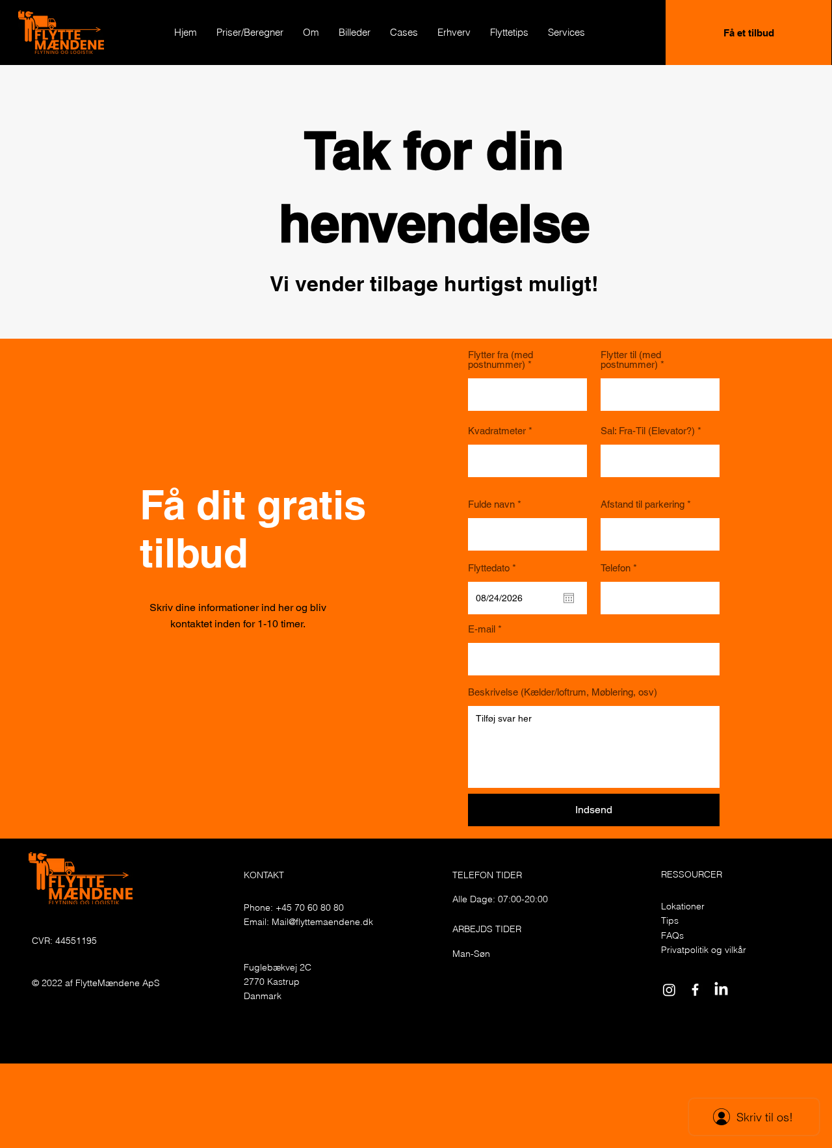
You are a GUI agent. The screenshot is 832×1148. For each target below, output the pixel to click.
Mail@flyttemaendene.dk (322, 922)
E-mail (481, 629)
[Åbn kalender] (569, 598)
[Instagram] (669, 990)
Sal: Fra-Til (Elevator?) (648, 431)
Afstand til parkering (642, 504)
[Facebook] (695, 990)
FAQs (672, 935)
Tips (670, 920)
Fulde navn (491, 504)
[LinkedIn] (721, 990)
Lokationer (683, 906)
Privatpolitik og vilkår (703, 950)
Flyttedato (494, 568)
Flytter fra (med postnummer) (500, 359)
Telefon (615, 568)
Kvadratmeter (497, 431)
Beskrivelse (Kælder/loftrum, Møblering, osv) (562, 692)
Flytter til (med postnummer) (631, 359)
